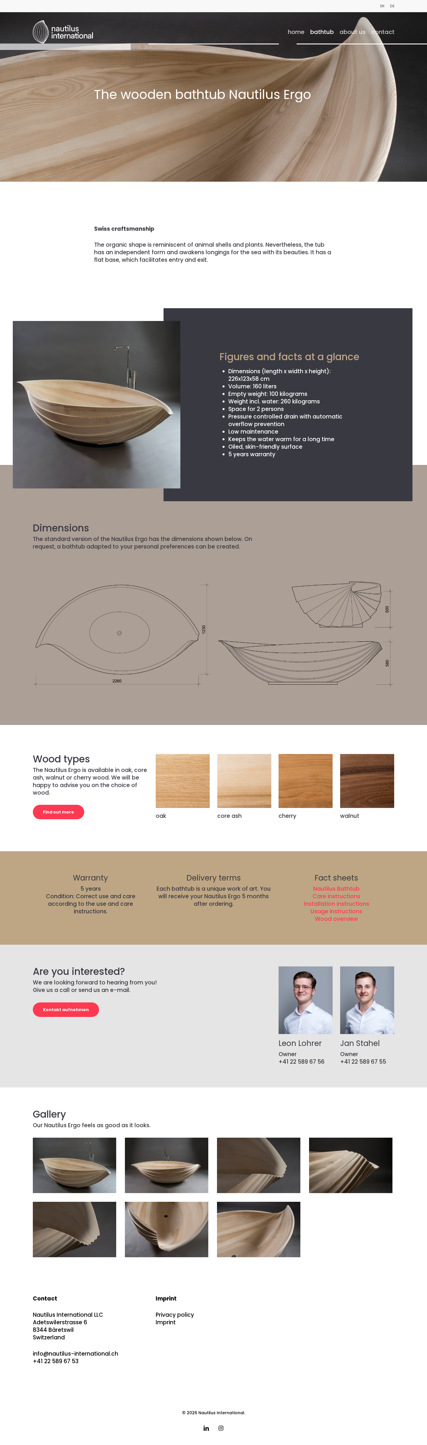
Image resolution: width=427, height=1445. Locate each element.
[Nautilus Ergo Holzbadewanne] (75, 1230)
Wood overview (336, 919)
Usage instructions (336, 911)
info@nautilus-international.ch (75, 1354)
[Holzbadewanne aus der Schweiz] (75, 1166)
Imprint (166, 1322)
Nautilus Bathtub (336, 889)
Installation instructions (336, 904)
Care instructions (336, 896)
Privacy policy (175, 1315)
